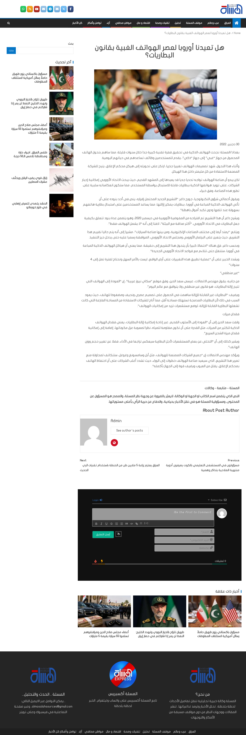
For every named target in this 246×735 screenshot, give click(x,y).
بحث (70, 43)
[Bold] (96, 524)
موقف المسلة (194, 23)
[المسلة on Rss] (30, 9)
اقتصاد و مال (143, 23)
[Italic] (101, 524)
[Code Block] (131, 524)
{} (141, 523)
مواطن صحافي (123, 23)
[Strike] (111, 524)
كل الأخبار (77, 23)
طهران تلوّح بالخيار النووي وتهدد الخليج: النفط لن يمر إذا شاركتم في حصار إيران (29, 103)
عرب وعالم (213, 23)
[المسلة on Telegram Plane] (50, 9)
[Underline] (106, 524)
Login (96, 500)
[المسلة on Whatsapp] (23, 9)
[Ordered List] (116, 524)
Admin (116, 421)
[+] (146, 523)
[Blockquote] (126, 524)
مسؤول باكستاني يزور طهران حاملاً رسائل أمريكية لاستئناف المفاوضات (29, 77)
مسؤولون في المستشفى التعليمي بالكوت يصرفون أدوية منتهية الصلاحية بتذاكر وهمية (202, 465)
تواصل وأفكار (94, 23)
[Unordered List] (121, 524)
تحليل (178, 23)
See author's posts (129, 430)
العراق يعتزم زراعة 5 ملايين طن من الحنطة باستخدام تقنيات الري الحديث (120, 465)
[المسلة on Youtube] (37, 9)
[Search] (8, 23)
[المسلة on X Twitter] (64, 9)
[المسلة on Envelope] (57, 9)
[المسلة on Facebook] (70, 9)
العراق (227, 23)
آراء (108, 23)
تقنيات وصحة (162, 23)
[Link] (136, 524)
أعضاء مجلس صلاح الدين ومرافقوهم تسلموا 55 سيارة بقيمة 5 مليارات (29, 129)
